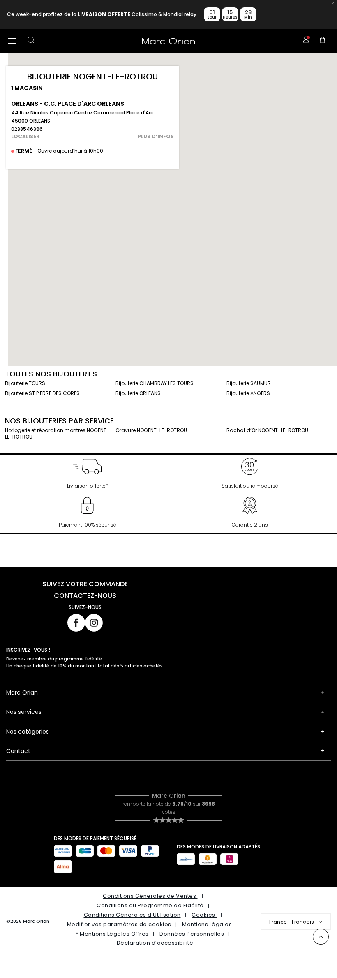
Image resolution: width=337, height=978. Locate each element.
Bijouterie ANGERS (248, 393)
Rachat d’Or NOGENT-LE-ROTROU (267, 430)
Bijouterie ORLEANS (138, 393)
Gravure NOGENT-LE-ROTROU (151, 430)
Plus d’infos (156, 136)
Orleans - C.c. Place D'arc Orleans (67, 104)
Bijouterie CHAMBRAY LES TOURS (154, 383)
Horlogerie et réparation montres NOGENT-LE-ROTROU (57, 433)
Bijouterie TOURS (25, 383)
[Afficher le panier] (322, 41)
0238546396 (27, 128)
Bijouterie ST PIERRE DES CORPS (42, 393)
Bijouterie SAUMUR (248, 383)
